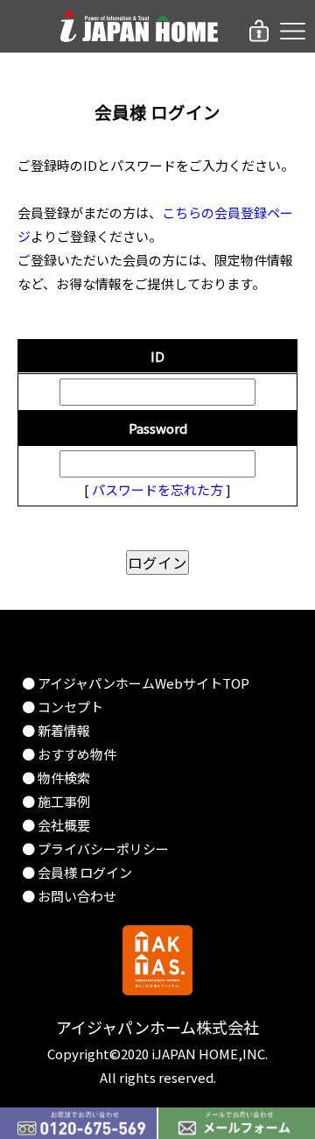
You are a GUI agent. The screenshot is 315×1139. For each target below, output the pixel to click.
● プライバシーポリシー (95, 848)
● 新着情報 (56, 730)
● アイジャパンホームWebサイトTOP (135, 683)
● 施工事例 (56, 801)
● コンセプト (62, 706)
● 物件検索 (56, 777)
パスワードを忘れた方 (157, 489)
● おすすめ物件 (69, 754)
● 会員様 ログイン (77, 872)
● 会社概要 (56, 825)
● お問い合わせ (69, 896)
